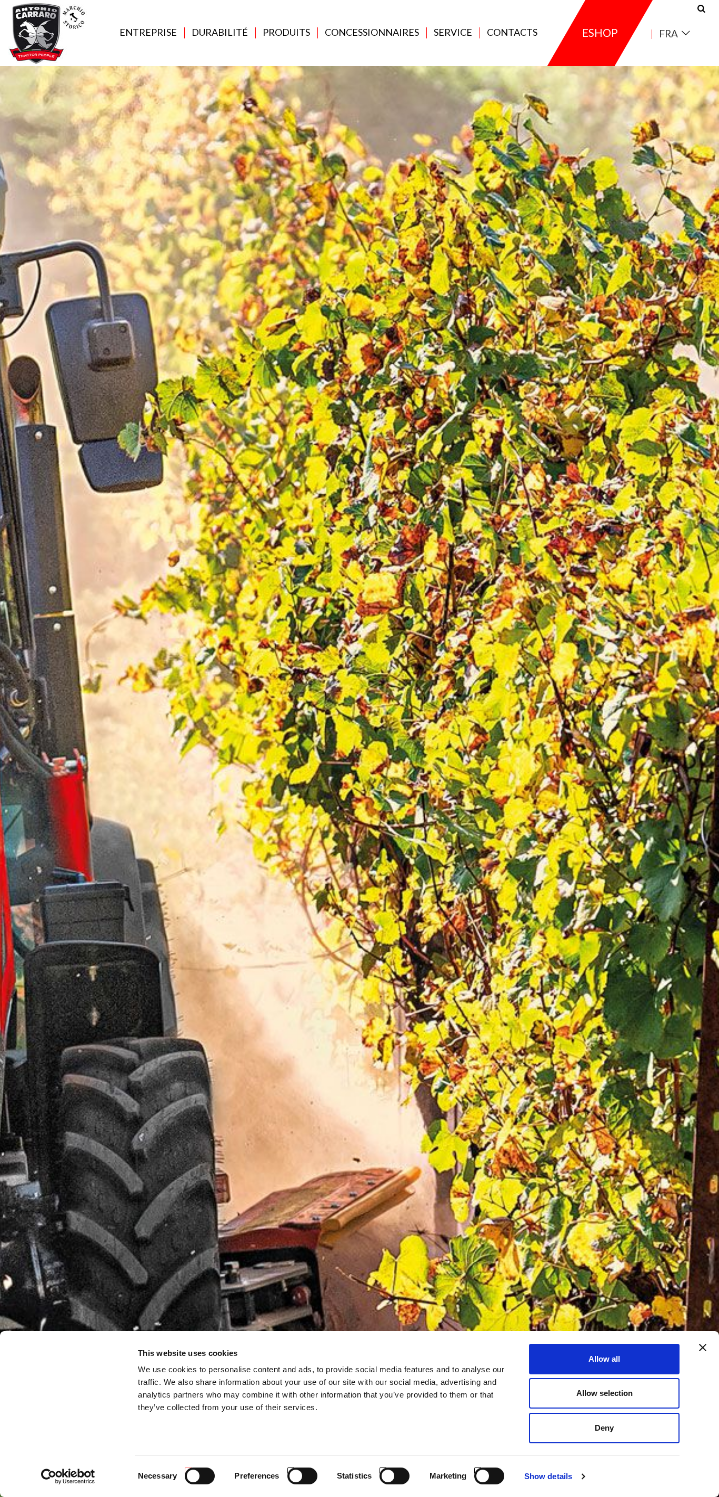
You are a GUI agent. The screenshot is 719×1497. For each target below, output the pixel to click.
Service (453, 32)
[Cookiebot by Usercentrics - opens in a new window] (68, 1476)
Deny (604, 1427)
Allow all (604, 1358)
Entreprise (148, 32)
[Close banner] (702, 1347)
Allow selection (604, 1393)
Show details (548, 1476)
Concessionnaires (372, 32)
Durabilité (220, 32)
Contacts (512, 32)
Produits (286, 32)
